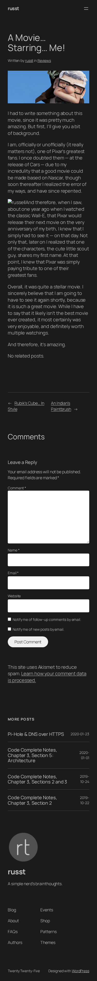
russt (13, 8)
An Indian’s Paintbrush (61, 406)
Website (14, 595)
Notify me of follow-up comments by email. (47, 619)
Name (13, 550)
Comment (17, 487)
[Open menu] (86, 8)
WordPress (80, 970)
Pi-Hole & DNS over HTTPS (36, 734)
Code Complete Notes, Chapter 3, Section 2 (32, 800)
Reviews (44, 60)
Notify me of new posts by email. (38, 629)
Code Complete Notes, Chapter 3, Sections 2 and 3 (37, 779)
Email (13, 572)
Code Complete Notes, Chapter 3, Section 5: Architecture (32, 755)
